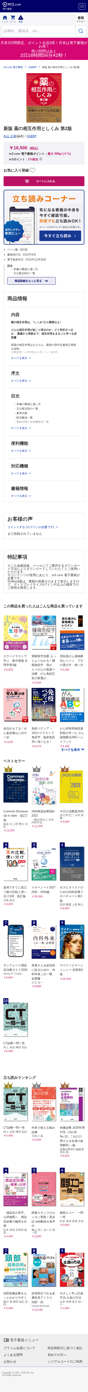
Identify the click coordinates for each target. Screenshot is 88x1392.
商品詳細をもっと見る (28, 280)
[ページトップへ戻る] (81, 1385)
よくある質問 (13, 1354)
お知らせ (10, 1361)
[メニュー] (82, 6)
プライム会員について (19, 1348)
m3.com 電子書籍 (13, 67)
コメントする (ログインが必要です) (31, 527)
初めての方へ (57, 1354)
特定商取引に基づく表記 (65, 1348)
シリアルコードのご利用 (65, 1361)
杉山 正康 (10, 136)
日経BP (32, 67)
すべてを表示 (71, 749)
